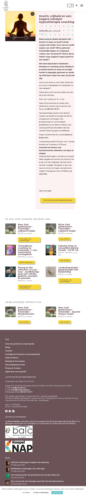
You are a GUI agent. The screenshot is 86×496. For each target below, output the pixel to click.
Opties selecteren (26, 262)
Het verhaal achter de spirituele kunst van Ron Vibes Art (35, 475)
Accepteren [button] (57, 492)
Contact (8, 351)
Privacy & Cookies (13, 368)
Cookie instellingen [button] (41, 492)
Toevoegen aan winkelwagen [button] (25, 240)
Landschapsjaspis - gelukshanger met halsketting (68, 270)
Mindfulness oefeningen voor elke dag (27, 469)
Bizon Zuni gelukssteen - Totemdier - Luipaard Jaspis (67, 227)
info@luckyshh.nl (18, 388)
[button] (32, 14)
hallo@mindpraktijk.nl (20, 390)
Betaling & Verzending (15, 361)
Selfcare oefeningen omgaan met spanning (30, 462)
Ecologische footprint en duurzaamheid (22, 354)
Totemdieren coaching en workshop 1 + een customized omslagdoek (27, 250)
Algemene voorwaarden (15, 372)
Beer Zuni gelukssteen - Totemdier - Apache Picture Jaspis (69, 311)
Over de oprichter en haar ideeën (19, 344)
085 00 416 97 (53, 109)
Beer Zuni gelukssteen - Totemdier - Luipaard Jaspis (26, 227)
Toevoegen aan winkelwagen (57, 200)
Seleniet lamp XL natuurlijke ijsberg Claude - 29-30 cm (68, 248)
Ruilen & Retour (12, 358)
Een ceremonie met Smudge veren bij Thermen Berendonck (37, 481)
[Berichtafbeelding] (7, 463)
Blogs (7, 347)
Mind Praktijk (13, 421)
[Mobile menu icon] (81, 5)
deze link (43, 174)
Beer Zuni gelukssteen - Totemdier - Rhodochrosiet (26, 311)
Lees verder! (64, 239)
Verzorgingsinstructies (15, 365)
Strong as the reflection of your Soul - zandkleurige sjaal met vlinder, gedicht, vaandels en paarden (28, 273)
